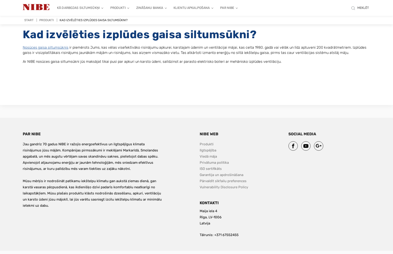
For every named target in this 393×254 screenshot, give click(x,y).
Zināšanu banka (149, 8)
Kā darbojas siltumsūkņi (78, 8)
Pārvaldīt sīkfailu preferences (223, 181)
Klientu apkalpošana (192, 8)
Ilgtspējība (208, 150)
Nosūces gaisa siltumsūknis (45, 47)
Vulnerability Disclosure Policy (224, 187)
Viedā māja (208, 156)
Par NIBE (227, 8)
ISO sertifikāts (211, 169)
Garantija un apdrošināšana (221, 175)
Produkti (118, 8)
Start (29, 20)
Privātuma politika (214, 163)
